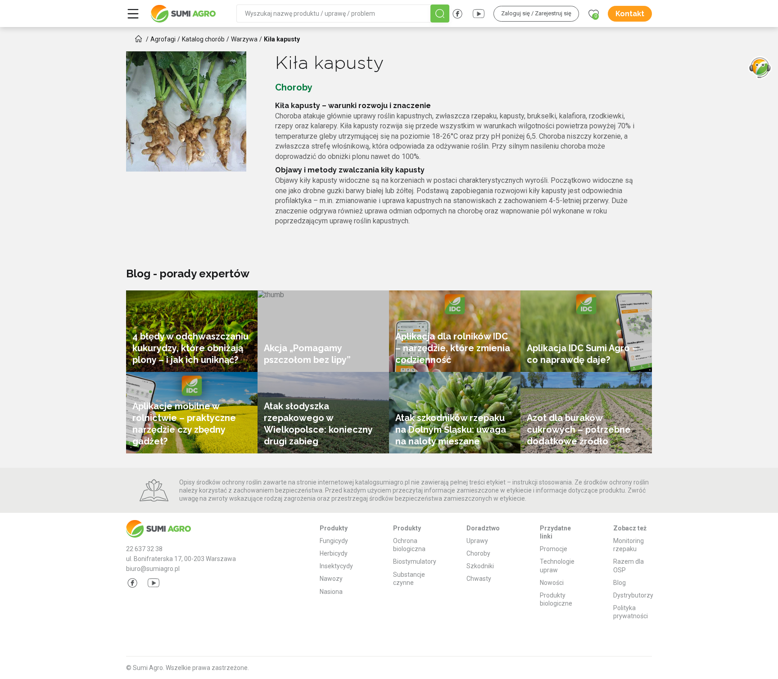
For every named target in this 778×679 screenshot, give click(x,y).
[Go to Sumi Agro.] (138, 38)
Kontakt (629, 13)
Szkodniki (480, 566)
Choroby (478, 553)
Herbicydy (334, 553)
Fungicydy (334, 540)
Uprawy (477, 540)
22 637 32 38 (144, 548)
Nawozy (331, 578)
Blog (619, 582)
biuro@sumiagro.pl (153, 568)
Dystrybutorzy (633, 595)
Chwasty (478, 578)
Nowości (552, 582)
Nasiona (331, 591)
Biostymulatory (414, 561)
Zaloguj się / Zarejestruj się (536, 13)
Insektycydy (336, 566)
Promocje (553, 548)
